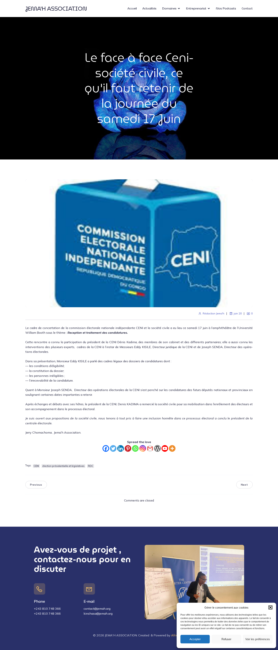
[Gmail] (150, 448)
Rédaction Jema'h (213, 313)
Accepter (195, 639)
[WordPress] (157, 448)
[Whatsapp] (135, 448)
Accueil (132, 8)
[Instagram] (142, 448)
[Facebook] (106, 448)
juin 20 (238, 313)
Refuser (226, 639)
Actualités (149, 8)
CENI (36, 465)
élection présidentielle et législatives (63, 465)
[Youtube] (165, 448)
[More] (172, 448)
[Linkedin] (120, 448)
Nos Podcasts (226, 8)
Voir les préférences (257, 639)
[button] (270, 607)
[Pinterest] (128, 448)
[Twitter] (113, 448)
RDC (90, 465)
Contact (247, 8)
